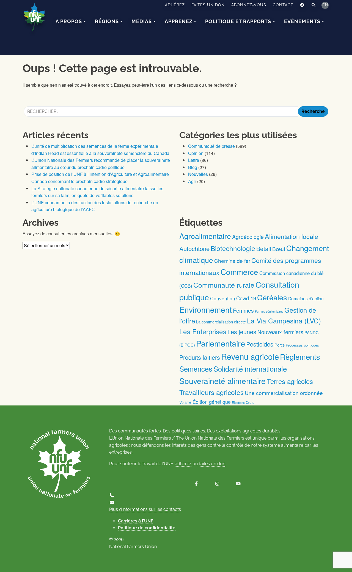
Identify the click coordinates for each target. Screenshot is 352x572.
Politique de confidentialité (146, 527)
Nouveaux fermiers (280, 332)
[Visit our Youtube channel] (238, 484)
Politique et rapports (238, 21)
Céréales (272, 297)
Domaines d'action (306, 298)
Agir (192, 181)
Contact (283, 5)
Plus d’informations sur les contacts (145, 509)
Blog (192, 167)
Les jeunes (241, 331)
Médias (141, 21)
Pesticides (259, 344)
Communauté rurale (223, 285)
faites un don (212, 463)
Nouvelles (198, 174)
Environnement (205, 309)
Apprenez (179, 21)
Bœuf (278, 248)
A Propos (69, 21)
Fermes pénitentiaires (269, 311)
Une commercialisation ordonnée (284, 392)
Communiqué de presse (211, 146)
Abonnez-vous (248, 5)
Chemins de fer (232, 260)
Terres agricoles (290, 381)
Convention (222, 298)
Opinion (196, 153)
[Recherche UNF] (313, 5)
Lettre (193, 160)
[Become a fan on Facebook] (196, 484)
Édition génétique (212, 401)
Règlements (300, 356)
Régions (107, 21)
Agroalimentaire (205, 235)
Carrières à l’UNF (135, 521)
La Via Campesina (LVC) (284, 320)
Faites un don (208, 5)
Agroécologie (248, 237)
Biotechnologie (233, 248)
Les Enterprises (202, 331)
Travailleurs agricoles (211, 392)
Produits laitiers (199, 357)
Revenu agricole (250, 356)
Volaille (185, 402)
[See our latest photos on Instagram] (217, 484)
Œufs (250, 402)
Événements (302, 21)
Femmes (243, 310)
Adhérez (175, 5)
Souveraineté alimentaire (222, 380)
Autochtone (194, 248)
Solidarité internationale (250, 368)
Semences (195, 369)
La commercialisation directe (221, 322)
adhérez (183, 463)
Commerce (239, 271)
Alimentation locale (291, 236)
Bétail (263, 248)
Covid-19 (246, 298)
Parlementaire (220, 343)
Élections (238, 402)
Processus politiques (302, 345)
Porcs (279, 345)
